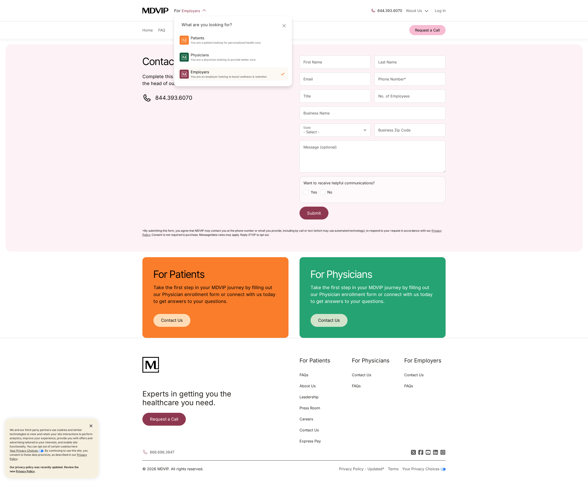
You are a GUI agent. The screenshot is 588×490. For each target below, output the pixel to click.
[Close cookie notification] (91, 425)
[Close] (284, 25)
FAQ (161, 30)
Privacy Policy (25, 471)
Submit (314, 213)
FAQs (304, 375)
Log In (440, 10)
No (329, 192)
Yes (314, 192)
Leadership (309, 397)
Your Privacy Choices (24, 450)
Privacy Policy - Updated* (361, 469)
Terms (393, 469)
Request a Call (427, 30)
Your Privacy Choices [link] (421, 469)
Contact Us (172, 320)
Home (147, 30)
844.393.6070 (389, 10)
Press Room (310, 408)
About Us (308, 386)
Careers (306, 419)
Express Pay (310, 441)
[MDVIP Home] (158, 11)
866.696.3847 (162, 452)
